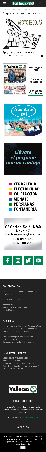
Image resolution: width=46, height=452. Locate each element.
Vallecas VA (7, 56)
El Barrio (6, 48)
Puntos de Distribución (36, 92)
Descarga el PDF (36, 69)
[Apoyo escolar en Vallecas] (23, 33)
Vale (23, 448)
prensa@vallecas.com (11, 299)
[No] (43, 442)
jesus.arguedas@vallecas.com (21, 342)
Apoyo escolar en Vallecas (18, 52)
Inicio (4, 9)
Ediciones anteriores (36, 80)
